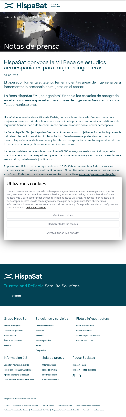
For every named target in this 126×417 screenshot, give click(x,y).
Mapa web (86, 410)
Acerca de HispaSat (12, 325)
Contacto (7, 405)
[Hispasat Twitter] (74, 375)
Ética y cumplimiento (13, 340)
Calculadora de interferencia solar (19, 379)
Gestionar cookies (63, 215)
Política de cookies (36, 207)
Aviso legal (17, 405)
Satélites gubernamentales (88, 335)
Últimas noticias (49, 365)
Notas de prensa (49, 370)
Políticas (7, 345)
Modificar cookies (99, 410)
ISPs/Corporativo (43, 340)
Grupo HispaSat (15, 319)
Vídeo (38, 345)
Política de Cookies (48, 405)
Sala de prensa (21, 17)
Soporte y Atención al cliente (16, 365)
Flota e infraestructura (92, 319)
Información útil (15, 358)
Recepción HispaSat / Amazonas (18, 370)
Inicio (6, 17)
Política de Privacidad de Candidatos (16, 410)
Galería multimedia (50, 379)
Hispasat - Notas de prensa (84, 370)
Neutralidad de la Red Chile (40, 410)
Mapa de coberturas (85, 325)
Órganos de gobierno (13, 330)
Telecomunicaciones (44, 325)
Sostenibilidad (10, 335)
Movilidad (40, 335)
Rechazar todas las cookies (63, 223)
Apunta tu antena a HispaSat (16, 375)
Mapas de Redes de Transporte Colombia (65, 410)
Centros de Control (84, 340)
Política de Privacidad (65, 405)
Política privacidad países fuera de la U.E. (88, 405)
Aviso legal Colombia (31, 405)
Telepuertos (41, 350)
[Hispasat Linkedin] (79, 375)
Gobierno (40, 330)
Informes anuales (49, 375)
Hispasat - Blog (79, 365)
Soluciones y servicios (52, 319)
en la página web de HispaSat (97, 174)
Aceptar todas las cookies (63, 233)
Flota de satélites (83, 330)
